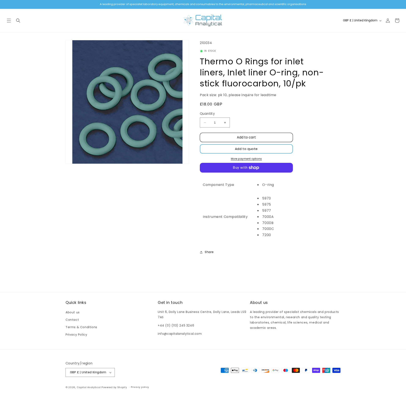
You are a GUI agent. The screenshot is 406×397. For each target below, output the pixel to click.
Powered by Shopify (114, 387)
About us (73, 312)
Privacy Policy (76, 334)
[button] (9, 20)
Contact (72, 320)
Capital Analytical (89, 387)
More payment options (246, 158)
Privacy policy (140, 387)
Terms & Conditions (81, 327)
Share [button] (209, 252)
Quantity (207, 113)
